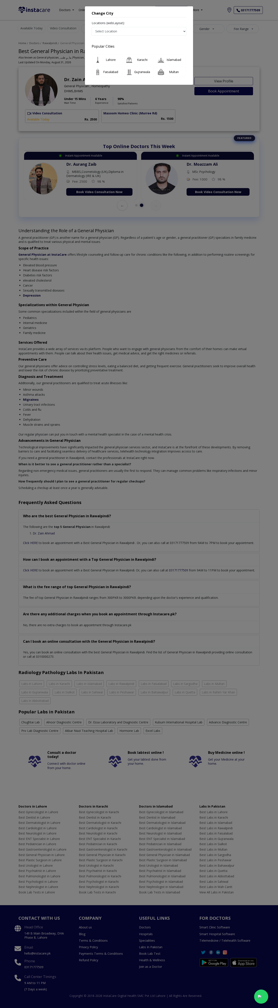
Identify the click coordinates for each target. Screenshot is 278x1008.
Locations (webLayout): (108, 23)
